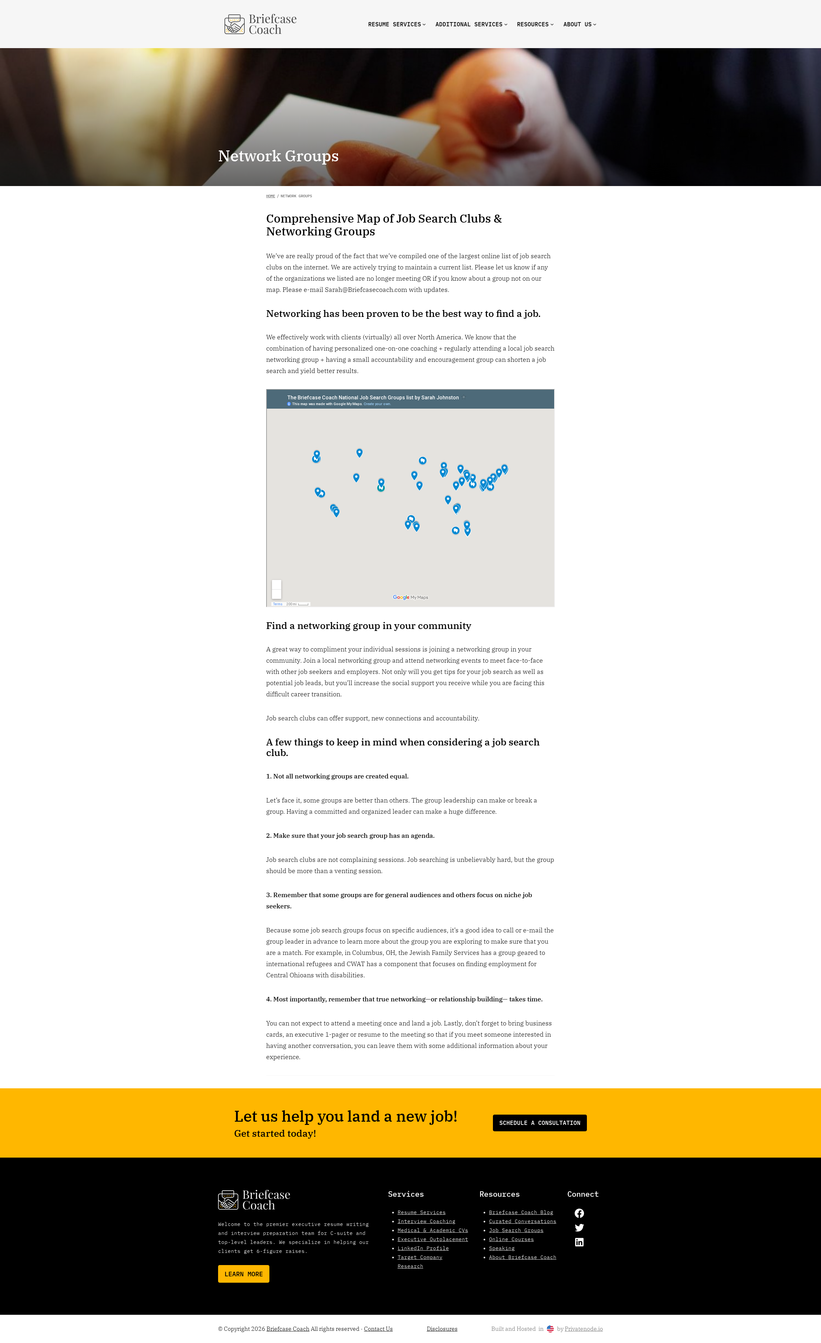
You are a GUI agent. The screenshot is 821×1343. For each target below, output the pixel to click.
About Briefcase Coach (522, 1257)
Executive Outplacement (433, 1239)
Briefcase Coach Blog (521, 1212)
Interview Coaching (426, 1221)
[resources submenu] (552, 24)
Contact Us (378, 1328)
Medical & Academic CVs (433, 1230)
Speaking (502, 1248)
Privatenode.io (584, 1328)
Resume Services (422, 1212)
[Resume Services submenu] (424, 24)
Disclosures (442, 1328)
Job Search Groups (516, 1230)
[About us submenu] (595, 24)
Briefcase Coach (288, 1328)
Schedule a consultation (539, 1122)
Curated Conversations (522, 1221)
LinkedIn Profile (423, 1248)
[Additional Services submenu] (506, 24)
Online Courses (511, 1239)
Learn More (243, 1274)
